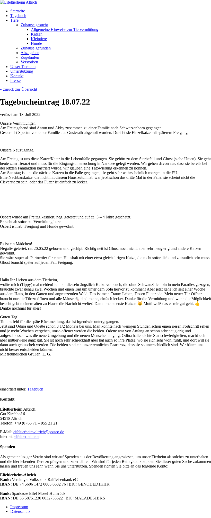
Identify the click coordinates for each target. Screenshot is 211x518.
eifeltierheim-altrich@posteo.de (38, 432)
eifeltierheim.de (26, 436)
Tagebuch (35, 389)
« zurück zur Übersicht (18, 89)
